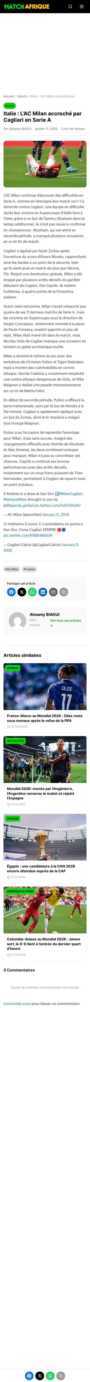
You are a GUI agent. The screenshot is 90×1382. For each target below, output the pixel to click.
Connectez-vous (17, 1004)
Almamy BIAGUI (44, 614)
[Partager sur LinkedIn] (42, 592)
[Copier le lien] (63, 592)
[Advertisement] (45, 50)
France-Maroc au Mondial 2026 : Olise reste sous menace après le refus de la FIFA (45, 718)
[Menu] (82, 6)
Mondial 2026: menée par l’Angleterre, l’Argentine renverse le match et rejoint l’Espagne (40, 793)
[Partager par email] (53, 592)
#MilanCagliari (71, 494)
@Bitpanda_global (18, 505)
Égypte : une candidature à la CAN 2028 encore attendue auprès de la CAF (41, 868)
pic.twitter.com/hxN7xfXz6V (57, 505)
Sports (22, 96)
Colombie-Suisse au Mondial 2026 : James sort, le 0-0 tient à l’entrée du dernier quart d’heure (44, 944)
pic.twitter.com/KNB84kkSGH (27, 535)
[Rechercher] (70, 6)
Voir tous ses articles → (65, 623)
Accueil (8, 96)
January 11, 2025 (55, 514)
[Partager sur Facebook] (11, 592)
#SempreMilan (15, 499)
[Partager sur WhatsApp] (32, 592)
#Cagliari (29, 569)
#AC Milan (11, 569)
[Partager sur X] (21, 592)
